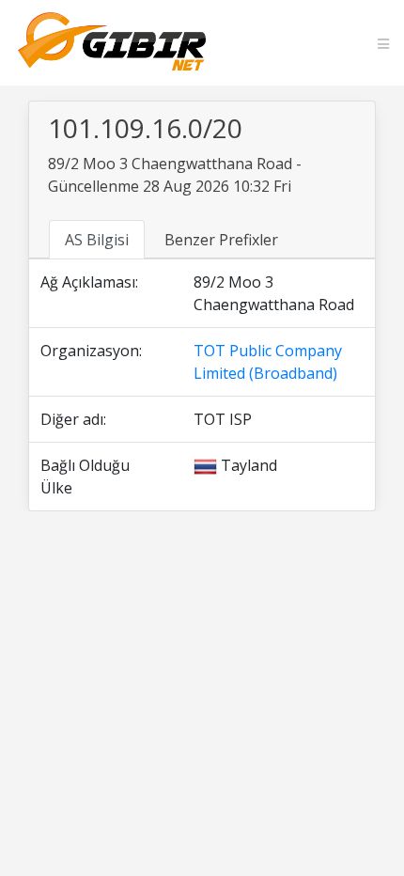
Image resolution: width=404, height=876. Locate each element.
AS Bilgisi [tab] (97, 239)
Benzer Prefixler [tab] (221, 239)
